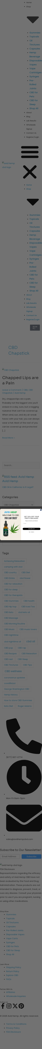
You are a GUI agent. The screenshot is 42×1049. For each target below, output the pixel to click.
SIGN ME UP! (31, 528)
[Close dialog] (41, 510)
